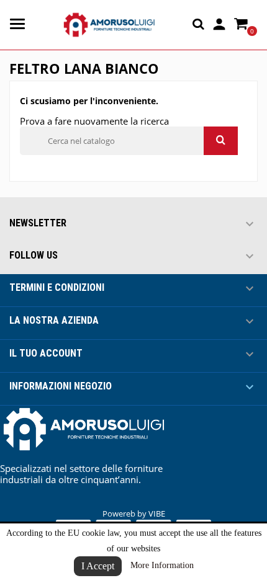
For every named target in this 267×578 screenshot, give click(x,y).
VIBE (156, 513)
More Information (162, 565)
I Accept (97, 566)
